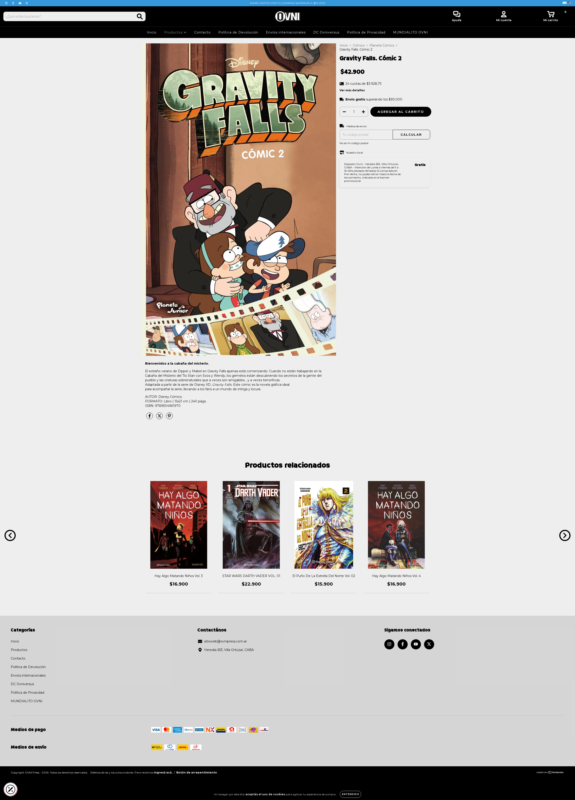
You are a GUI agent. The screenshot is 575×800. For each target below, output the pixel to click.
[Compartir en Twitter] (160, 418)
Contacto (202, 32)
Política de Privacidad (366, 32)
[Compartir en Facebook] (150, 418)
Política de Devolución (238, 32)
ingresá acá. (163, 772)
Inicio (152, 32)
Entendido (350, 794)
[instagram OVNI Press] (6, 3)
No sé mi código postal (354, 143)
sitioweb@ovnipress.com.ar (225, 641)
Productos (174, 32)
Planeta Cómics (381, 45)
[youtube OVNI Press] (20, 3)
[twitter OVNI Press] (27, 3)
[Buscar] (140, 16)
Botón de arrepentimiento (196, 772)
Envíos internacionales (286, 32)
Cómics (359, 45)
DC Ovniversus (326, 32)
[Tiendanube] (550, 773)
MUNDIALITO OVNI (410, 32)
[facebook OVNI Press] (13, 3)
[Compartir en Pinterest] (169, 418)
